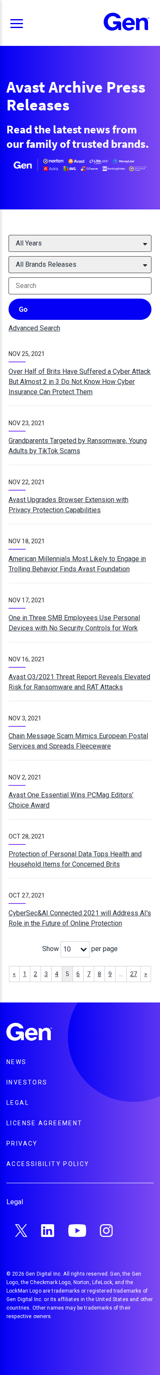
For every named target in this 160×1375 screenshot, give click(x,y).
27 (133, 974)
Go (23, 309)
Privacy (22, 1143)
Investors (26, 1082)
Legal (17, 1102)
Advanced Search (34, 328)
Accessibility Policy (48, 1163)
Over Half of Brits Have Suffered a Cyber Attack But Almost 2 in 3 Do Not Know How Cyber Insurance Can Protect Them (80, 381)
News (16, 1062)
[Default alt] (29, 1033)
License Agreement (44, 1123)
